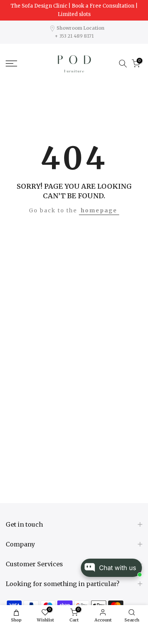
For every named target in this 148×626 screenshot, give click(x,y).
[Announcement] (74, 10)
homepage (99, 210)
